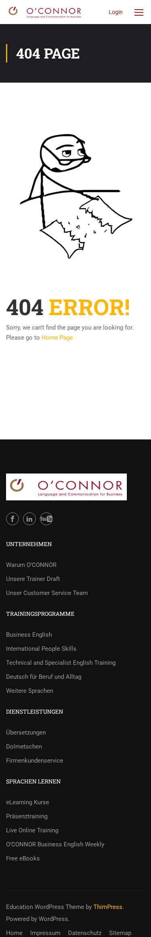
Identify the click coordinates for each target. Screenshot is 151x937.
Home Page (57, 337)
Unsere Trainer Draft (33, 579)
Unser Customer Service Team (47, 593)
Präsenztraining (27, 816)
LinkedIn (29, 518)
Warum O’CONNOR (31, 565)
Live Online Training (32, 830)
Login (116, 12)
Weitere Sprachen (29, 690)
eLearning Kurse (27, 802)
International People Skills (41, 648)
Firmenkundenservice (34, 760)
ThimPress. (108, 907)
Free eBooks (23, 858)
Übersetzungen (26, 732)
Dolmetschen (24, 746)
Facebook (12, 518)
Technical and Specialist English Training (61, 662)
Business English (29, 634)
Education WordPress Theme (45, 907)
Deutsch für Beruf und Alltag (43, 676)
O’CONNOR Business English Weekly (55, 844)
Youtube (46, 518)
